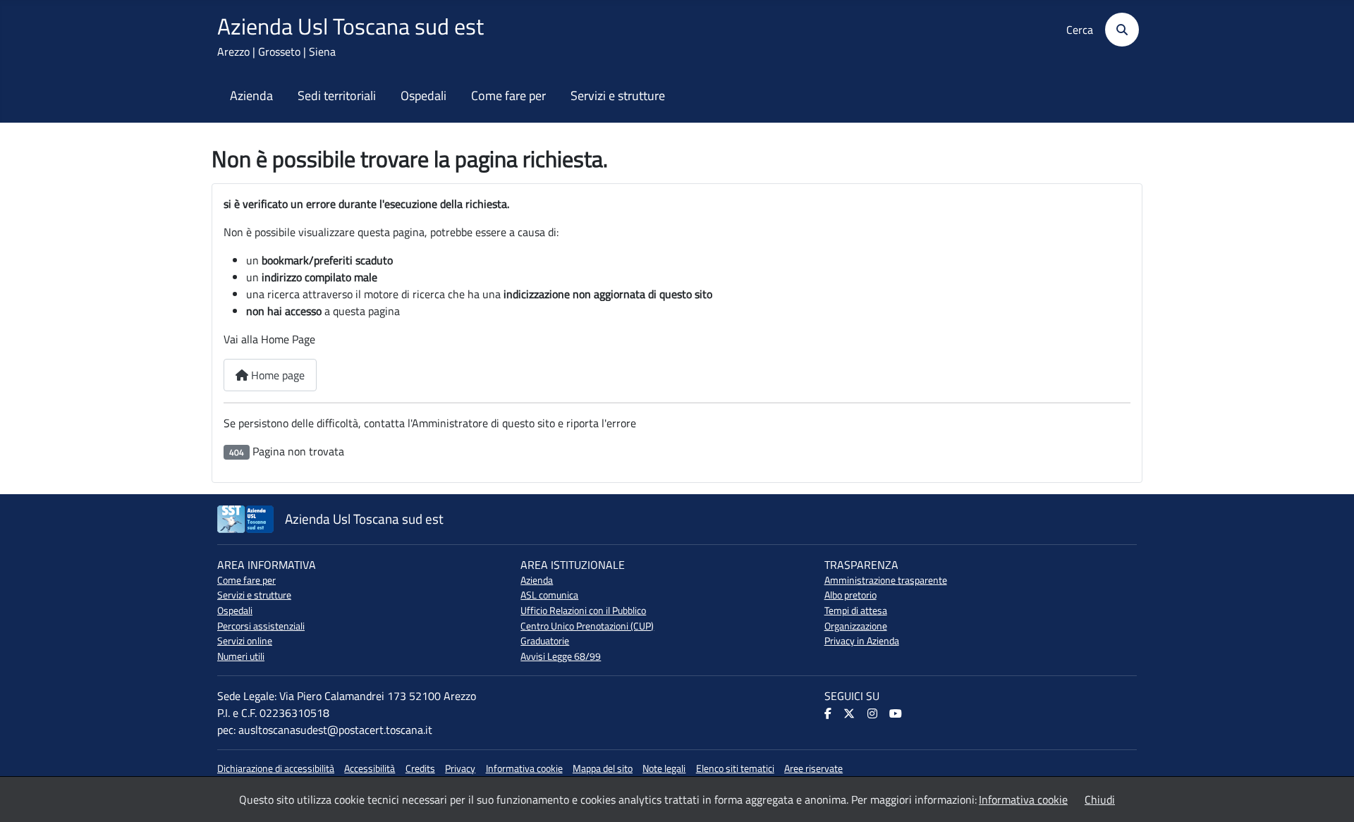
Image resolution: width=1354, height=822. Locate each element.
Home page (276, 375)
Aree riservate (813, 768)
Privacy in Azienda (861, 641)
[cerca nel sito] (1117, 29)
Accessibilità (369, 768)
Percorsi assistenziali (261, 626)
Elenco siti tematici (735, 768)
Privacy (460, 768)
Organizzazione (855, 626)
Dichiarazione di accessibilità (275, 768)
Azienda (251, 96)
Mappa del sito (603, 768)
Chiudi (1100, 799)
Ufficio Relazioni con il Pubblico (583, 610)
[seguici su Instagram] (873, 714)
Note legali (663, 768)
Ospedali (423, 96)
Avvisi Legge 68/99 (560, 656)
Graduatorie (544, 641)
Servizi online (244, 641)
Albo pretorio (850, 595)
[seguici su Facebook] (829, 714)
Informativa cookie (524, 768)
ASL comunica (549, 595)
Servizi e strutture (618, 96)
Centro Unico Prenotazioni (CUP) (587, 626)
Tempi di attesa (855, 610)
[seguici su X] (850, 714)
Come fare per (508, 96)
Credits (420, 768)
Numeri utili (240, 656)
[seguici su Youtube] (896, 714)
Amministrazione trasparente (885, 580)
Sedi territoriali (337, 96)
